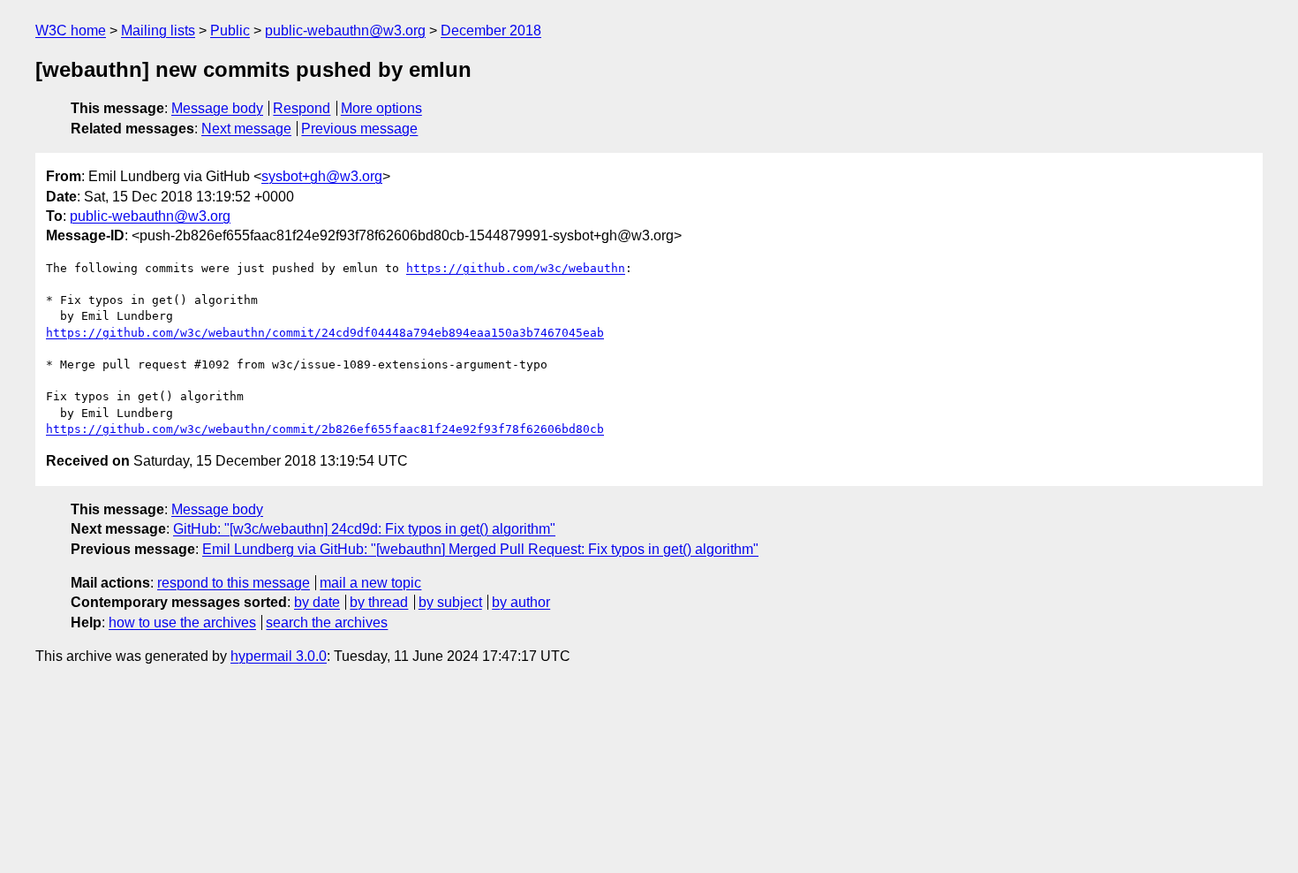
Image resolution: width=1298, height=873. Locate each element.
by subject (450, 602)
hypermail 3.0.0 (278, 656)
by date (317, 602)
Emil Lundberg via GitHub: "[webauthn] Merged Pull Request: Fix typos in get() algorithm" (480, 549)
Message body (217, 108)
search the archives (327, 622)
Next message (246, 128)
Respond (301, 108)
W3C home (70, 30)
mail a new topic (370, 582)
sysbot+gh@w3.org (321, 176)
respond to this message (233, 582)
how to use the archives (182, 622)
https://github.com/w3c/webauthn (515, 268)
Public (230, 30)
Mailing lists (158, 30)
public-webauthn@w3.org (345, 30)
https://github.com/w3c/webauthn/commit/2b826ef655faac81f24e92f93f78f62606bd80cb (325, 429)
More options (381, 108)
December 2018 (491, 30)
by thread (379, 602)
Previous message (359, 128)
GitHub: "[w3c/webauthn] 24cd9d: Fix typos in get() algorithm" (364, 528)
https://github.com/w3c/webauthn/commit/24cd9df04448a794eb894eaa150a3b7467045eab (325, 332)
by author (521, 602)
